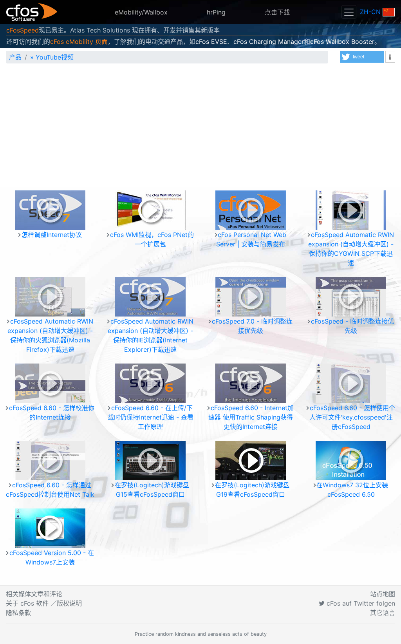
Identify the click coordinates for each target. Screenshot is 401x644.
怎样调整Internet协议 (52, 235)
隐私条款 (18, 613)
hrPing (216, 12)
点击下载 (277, 12)
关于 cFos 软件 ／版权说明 (44, 603)
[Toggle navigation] (348, 12)
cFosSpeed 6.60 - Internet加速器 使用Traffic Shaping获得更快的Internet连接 (251, 417)
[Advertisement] (200, 128)
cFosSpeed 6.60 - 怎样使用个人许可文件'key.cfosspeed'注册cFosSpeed (352, 417)
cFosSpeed (22, 30)
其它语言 (382, 613)
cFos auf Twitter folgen (360, 603)
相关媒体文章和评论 (34, 594)
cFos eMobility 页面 (79, 41)
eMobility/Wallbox (141, 12)
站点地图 (382, 594)
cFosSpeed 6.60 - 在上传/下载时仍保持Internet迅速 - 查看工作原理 (150, 417)
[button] (362, 57)
